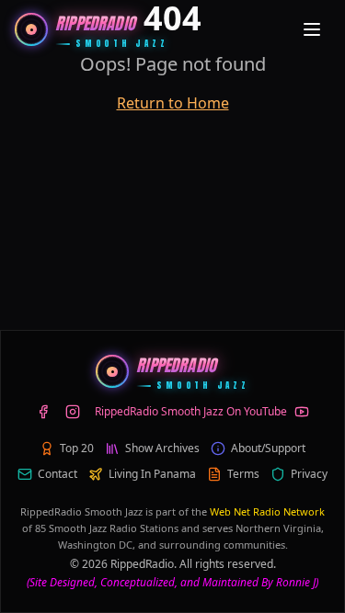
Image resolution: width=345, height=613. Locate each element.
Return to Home (173, 103)
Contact (57, 474)
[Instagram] (72, 411)
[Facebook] (43, 411)
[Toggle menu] (311, 29)
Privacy (309, 474)
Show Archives (162, 448)
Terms (243, 474)
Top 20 (77, 448)
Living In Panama (152, 474)
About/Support (268, 448)
